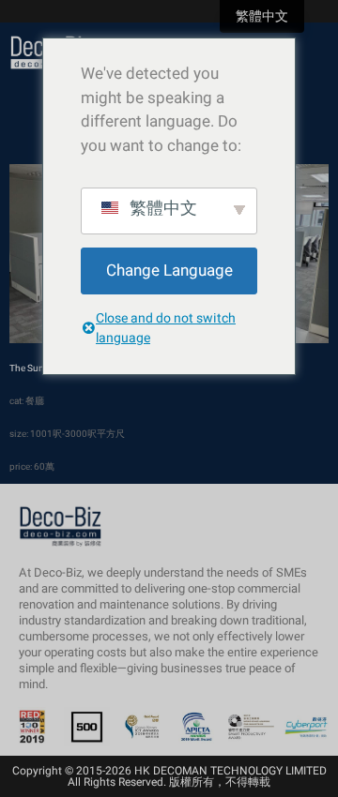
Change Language (169, 270)
